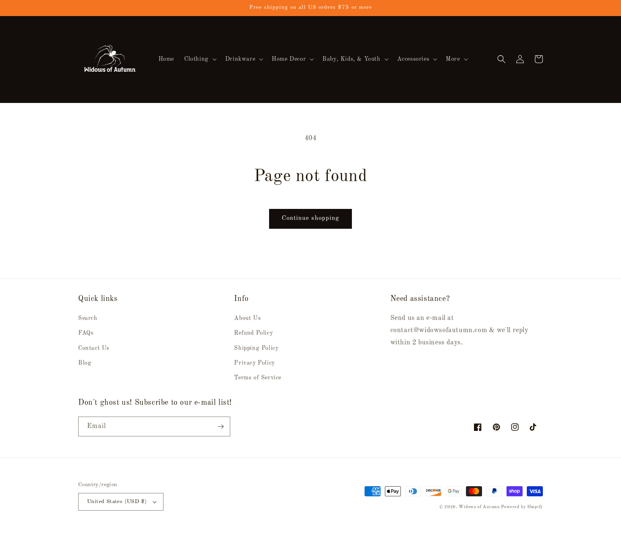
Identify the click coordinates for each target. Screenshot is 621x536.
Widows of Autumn (479, 507)
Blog (84, 363)
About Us (247, 318)
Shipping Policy (256, 348)
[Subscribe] (220, 426)
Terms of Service (257, 378)
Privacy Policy (254, 363)
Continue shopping (310, 218)
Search (88, 318)
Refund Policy (253, 333)
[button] (199, 59)
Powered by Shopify (522, 507)
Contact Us (93, 348)
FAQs (85, 333)
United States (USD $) (117, 501)
